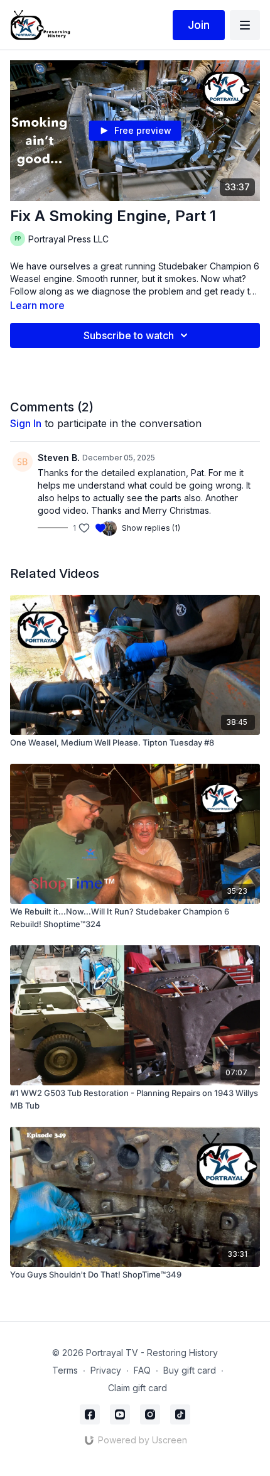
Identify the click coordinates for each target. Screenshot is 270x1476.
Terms (65, 1370)
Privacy (105, 1370)
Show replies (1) (151, 528)
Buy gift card (189, 1370)
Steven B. (59, 457)
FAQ (142, 1370)
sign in (25, 423)
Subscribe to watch (129, 335)
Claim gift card (137, 1387)
